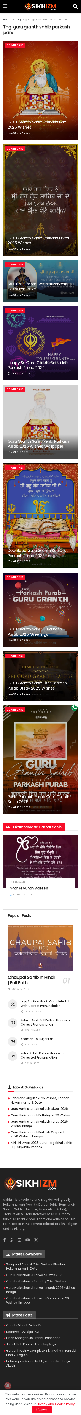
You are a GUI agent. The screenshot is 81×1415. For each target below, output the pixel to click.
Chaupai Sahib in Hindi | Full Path (31, 980)
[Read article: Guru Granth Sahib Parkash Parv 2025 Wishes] (40, 90)
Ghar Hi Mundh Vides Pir (29, 888)
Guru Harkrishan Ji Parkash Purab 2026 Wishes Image (39, 1123)
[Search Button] (75, 6)
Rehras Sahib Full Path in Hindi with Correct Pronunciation (45, 1022)
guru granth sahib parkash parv (46, 19)
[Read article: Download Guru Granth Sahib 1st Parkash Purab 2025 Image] (40, 515)
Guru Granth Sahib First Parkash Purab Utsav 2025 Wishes (37, 685)
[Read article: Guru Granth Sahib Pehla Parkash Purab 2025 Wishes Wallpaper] (40, 422)
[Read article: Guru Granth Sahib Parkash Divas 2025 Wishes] (40, 200)
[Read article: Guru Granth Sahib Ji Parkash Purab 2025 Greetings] (40, 610)
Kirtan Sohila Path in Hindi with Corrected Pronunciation (42, 1055)
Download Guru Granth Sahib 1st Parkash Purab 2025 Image (38, 553)
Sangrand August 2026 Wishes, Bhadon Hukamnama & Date (40, 1100)
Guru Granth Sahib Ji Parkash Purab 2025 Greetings (35, 631)
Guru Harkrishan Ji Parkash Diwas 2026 (39, 1109)
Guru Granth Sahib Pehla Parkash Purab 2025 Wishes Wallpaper (38, 444)
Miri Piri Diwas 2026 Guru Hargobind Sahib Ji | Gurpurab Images (41, 1145)
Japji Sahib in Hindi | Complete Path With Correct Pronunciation (46, 1003)
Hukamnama (17, 882)
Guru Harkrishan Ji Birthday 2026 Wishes (40, 1115)
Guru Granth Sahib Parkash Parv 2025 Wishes (37, 124)
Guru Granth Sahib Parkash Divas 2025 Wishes (38, 240)
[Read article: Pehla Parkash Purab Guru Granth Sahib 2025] (40, 759)
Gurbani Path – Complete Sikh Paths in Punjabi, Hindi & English (41, 1352)
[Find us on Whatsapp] (11, 1240)
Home (7, 19)
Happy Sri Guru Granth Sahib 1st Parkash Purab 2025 (37, 365)
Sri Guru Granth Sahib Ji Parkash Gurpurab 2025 (37, 286)
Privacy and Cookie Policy (56, 1404)
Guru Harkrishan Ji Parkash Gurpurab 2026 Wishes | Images (38, 1134)
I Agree (42, 1409)
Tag (18, 19)
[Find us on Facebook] (4, 1240)
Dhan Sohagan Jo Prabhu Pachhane (33, 1338)
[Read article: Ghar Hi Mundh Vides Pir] (40, 861)
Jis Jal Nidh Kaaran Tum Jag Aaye (31, 1344)
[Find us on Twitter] (36, 1240)
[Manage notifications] (7, 1385)
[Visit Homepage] (40, 6)
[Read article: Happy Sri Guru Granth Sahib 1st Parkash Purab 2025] (40, 343)
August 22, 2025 (20, 133)
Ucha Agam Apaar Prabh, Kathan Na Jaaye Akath (38, 1363)
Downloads (15, 45)
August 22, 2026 (22, 894)
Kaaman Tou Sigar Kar (37, 1039)
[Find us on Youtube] (27, 1240)
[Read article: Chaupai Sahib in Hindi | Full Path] (40, 948)
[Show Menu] (5, 6)
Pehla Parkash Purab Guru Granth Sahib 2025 (39, 799)
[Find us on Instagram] (19, 1240)
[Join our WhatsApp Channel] (74, 707)
